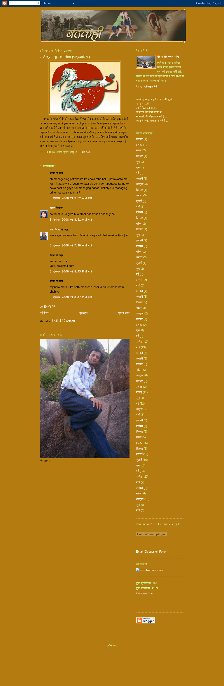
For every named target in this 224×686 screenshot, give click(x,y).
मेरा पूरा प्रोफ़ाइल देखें (147, 86)
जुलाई (139, 201)
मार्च (138, 206)
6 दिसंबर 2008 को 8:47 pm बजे (71, 297)
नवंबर (139, 150)
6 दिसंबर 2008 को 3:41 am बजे (71, 219)
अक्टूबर (140, 184)
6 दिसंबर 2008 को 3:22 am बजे (71, 198)
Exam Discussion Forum (151, 551)
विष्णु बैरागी (55, 229)
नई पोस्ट (44, 313)
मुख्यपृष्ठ (83, 313)
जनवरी (139, 178)
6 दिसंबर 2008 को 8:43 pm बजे (71, 271)
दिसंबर (139, 218)
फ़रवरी (139, 240)
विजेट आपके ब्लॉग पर (144, 593)
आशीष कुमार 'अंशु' (170, 56)
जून (138, 161)
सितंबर (139, 139)
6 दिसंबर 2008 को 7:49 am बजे (71, 245)
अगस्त (139, 145)
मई (137, 173)
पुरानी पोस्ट (124, 313)
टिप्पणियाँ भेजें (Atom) (63, 321)
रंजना (52, 208)
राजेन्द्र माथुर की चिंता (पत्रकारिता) (65, 57)
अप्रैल (139, 279)
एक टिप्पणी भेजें (47, 306)
